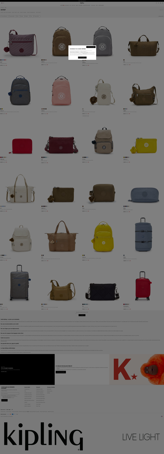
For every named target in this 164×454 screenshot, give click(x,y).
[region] (82, 52)
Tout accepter (82, 57)
